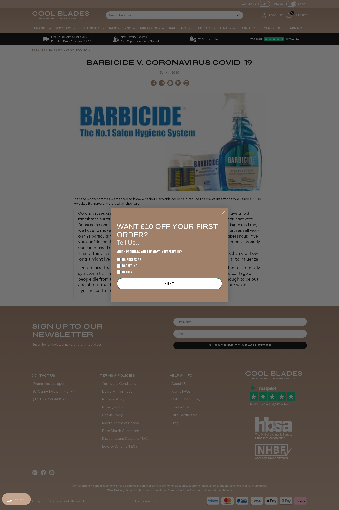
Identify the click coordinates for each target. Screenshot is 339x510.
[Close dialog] (223, 212)
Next (170, 283)
